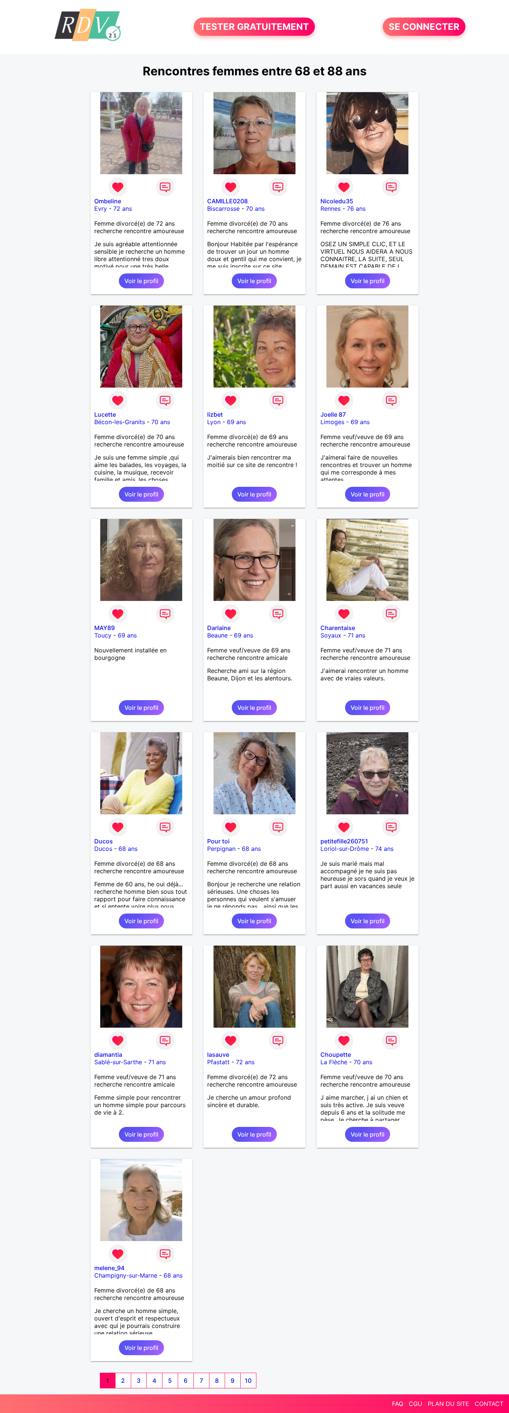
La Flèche (333, 1062)
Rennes (330, 208)
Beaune (217, 635)
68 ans (127, 848)
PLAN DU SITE (448, 1403)
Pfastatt (218, 1062)
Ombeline (107, 201)
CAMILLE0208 (227, 201)
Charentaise (337, 628)
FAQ (397, 1403)
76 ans (356, 208)
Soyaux (330, 635)
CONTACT (489, 1403)
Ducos (103, 841)
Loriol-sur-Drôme (344, 848)
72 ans (122, 208)
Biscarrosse (223, 208)
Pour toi (218, 841)
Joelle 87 (333, 414)
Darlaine (219, 628)
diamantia (108, 1054)
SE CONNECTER (424, 26)
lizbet (215, 414)
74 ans (384, 848)
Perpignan (221, 848)
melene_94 (109, 1268)
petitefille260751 (344, 841)
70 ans (255, 208)
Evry (100, 208)
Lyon (214, 422)
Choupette (335, 1054)
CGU (415, 1403)
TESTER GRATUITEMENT (254, 26)
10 (248, 1380)
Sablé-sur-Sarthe (118, 1062)
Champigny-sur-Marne (125, 1275)
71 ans (356, 635)
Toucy (102, 635)
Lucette (105, 414)
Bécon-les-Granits (119, 422)
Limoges (332, 422)
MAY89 (104, 628)
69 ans (236, 422)
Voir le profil (141, 281)
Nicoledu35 (336, 201)
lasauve (218, 1054)
